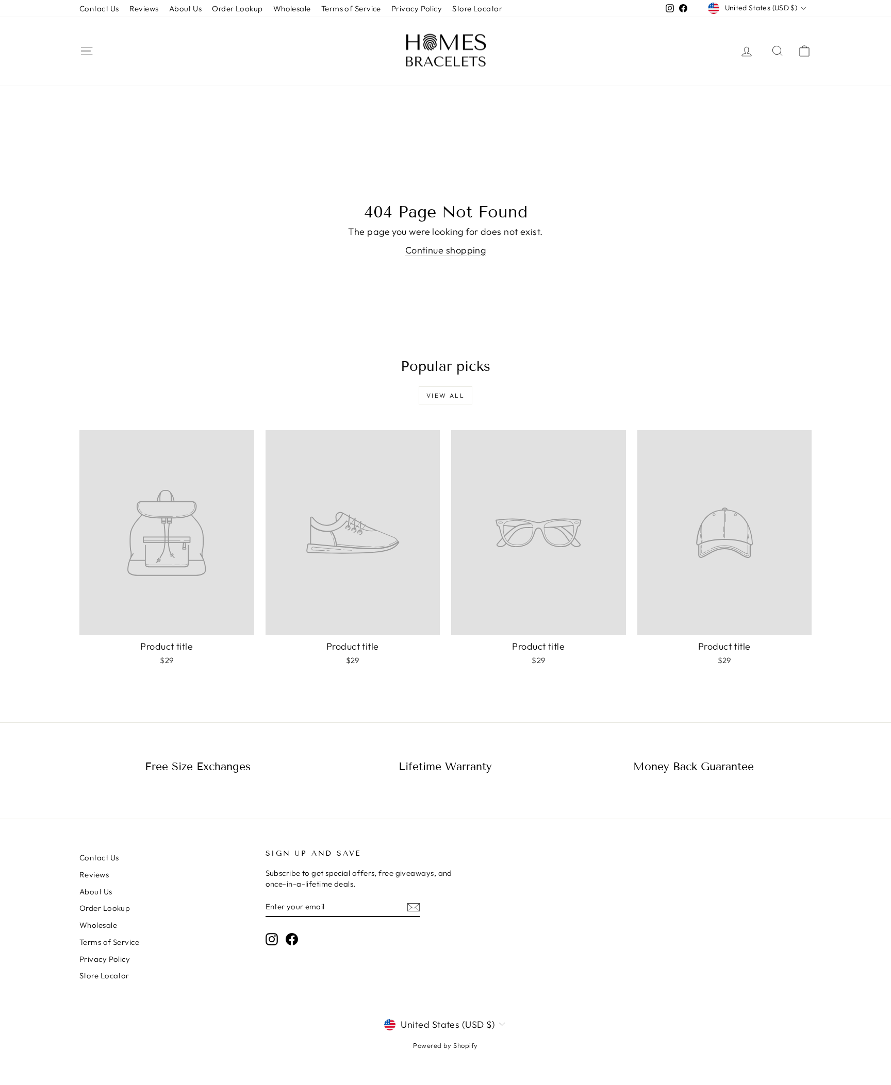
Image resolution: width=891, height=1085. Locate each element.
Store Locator (477, 8)
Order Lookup (237, 8)
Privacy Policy (416, 8)
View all (445, 395)
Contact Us (99, 8)
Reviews (144, 8)
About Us (185, 8)
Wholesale (292, 8)
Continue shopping (445, 250)
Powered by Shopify (445, 1045)
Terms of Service (351, 8)
